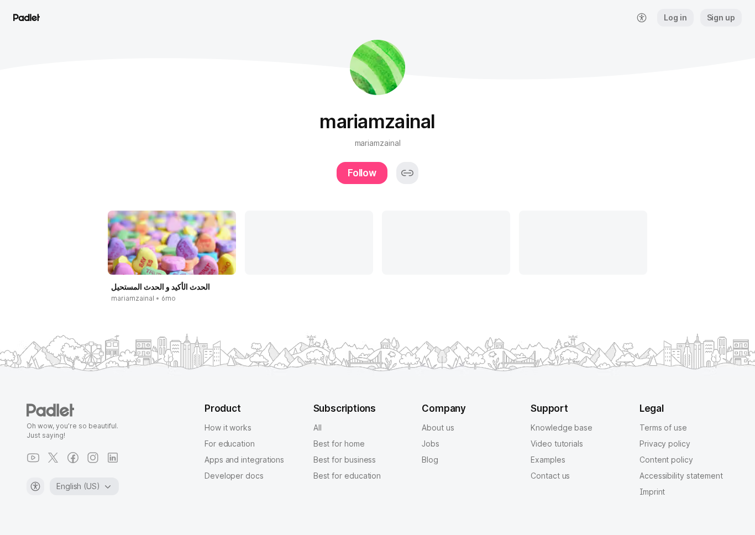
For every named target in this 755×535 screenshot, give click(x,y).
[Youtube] (33, 457)
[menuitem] (642, 18)
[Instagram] (92, 457)
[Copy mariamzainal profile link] (407, 173)
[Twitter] (53, 457)
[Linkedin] (112, 457)
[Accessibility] (35, 486)
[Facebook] (73, 457)
